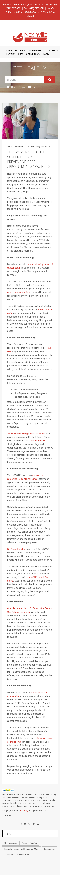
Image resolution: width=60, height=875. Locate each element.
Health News (18, 87)
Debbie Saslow (37, 440)
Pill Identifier (35, 50)
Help (22, 50)
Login (46, 54)
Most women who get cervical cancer (26, 433)
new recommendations (18, 292)
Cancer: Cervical (29, 843)
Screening (8, 854)
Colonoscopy (49, 848)
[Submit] (49, 79)
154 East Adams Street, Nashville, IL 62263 (25, 4)
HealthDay (23, 810)
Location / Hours (14, 54)
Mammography (11, 843)
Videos (36, 87)
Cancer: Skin (23, 854)
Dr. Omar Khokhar (16, 549)
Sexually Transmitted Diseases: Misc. (21, 848)
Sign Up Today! (33, 54)
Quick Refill (51, 50)
